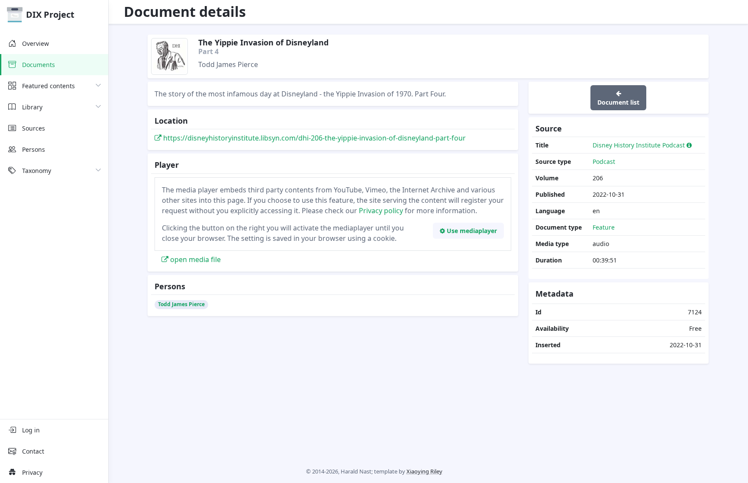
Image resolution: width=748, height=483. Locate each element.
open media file (194, 259)
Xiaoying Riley (424, 471)
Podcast (604, 161)
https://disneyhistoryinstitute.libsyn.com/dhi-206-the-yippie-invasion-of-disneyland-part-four (313, 138)
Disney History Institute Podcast (639, 145)
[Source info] (689, 145)
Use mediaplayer (471, 231)
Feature (604, 227)
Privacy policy (381, 210)
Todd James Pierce (181, 304)
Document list (618, 102)
